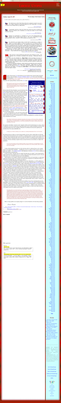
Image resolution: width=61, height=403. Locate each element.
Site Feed (52, 75)
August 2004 (52, 89)
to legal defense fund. (36, 91)
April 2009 (53, 158)
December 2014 (52, 242)
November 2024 (52, 310)
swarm (27, 182)
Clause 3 (24, 108)
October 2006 (52, 121)
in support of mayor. (34, 87)
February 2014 (52, 230)
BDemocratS (49, 322)
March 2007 (52, 127)
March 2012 (52, 201)
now (17, 75)
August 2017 (52, 276)
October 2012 (52, 209)
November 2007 (52, 137)
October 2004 (52, 92)
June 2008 (53, 146)
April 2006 (53, 113)
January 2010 (52, 169)
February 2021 (52, 297)
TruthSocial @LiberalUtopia (52, 373)
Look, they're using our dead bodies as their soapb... (51, 320)
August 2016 (52, 263)
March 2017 (52, 271)
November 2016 (52, 267)
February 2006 (52, 112)
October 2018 (52, 282)
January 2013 (52, 213)
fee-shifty (31, 182)
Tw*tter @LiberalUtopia (52, 375)
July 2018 (53, 281)
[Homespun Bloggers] (52, 43)
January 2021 (52, 296)
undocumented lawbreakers (8, 207)
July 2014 (53, 236)
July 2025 (53, 311)
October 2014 (52, 240)
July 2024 (53, 308)
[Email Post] (16, 209)
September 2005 (52, 106)
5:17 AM (20, 209)
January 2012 (52, 198)
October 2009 (52, 166)
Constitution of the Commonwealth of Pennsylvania (34, 33)
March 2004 (52, 83)
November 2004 (52, 93)
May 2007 (53, 129)
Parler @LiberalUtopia (52, 371)
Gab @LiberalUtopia (52, 367)
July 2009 (53, 162)
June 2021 (53, 298)
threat (4, 92)
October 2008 (52, 151)
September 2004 (52, 91)
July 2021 (53, 300)
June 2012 (53, 204)
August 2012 (52, 207)
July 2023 (53, 307)
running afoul (11, 108)
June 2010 (53, 176)
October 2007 (52, 136)
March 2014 (52, 231)
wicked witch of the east (52, 390)
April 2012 (53, 202)
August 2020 (52, 293)
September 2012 (52, 208)
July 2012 (53, 206)
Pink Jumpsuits (49, 328)
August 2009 (52, 163)
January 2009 (52, 154)
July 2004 (53, 88)
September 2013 (52, 223)
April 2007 (53, 128)
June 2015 (53, 248)
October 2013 (52, 224)
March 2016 (52, 257)
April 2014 (53, 232)
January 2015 (52, 243)
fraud (52, 384)
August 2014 (52, 237)
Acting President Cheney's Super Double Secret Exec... (51, 330)
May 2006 (53, 114)
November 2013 (52, 226)
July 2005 (53, 103)
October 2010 (52, 181)
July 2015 (53, 250)
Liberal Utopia (7, 246)
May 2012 (53, 203)
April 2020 (53, 290)
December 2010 (52, 183)
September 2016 (52, 265)
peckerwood (51, 393)
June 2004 (53, 87)
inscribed (38, 162)
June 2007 (53, 131)
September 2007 (52, 134)
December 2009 (52, 168)
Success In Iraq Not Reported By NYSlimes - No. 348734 (51, 327)
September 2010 (52, 179)
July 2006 (53, 117)
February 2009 (52, 156)
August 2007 (52, 133)
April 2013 (53, 217)
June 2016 (53, 261)
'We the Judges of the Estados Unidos (36, 16)
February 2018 (52, 278)
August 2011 (52, 193)
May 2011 (53, 189)
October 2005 (52, 107)
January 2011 (52, 184)
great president (52, 395)
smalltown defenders (17, 151)
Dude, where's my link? (51, 334)
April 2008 (53, 143)
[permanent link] (18, 209)
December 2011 (52, 197)
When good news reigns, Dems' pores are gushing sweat (51, 336)
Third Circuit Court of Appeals (35, 163)
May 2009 (53, 159)
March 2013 (52, 216)
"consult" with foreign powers (17, 107)
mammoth (15, 166)
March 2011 (52, 187)
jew (51, 394)
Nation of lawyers (33, 206)
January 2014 (52, 228)
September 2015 (52, 252)
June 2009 (53, 161)
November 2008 (52, 152)
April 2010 (53, 173)
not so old (34, 151)
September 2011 (52, 194)
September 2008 (52, 149)
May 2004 (53, 86)
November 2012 (52, 211)
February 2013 (52, 214)
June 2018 (53, 280)
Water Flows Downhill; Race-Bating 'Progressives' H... (51, 324)
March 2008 (52, 142)
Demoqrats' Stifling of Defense (52, 332)
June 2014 (53, 235)
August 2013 (52, 222)
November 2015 (52, 253)
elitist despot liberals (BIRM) (12, 206)
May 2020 (53, 291)
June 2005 (53, 102)
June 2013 (53, 219)
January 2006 (52, 111)
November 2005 (52, 108)
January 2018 (52, 277)
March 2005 (52, 98)
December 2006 (52, 123)
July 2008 (53, 147)
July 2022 (53, 305)
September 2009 (52, 164)
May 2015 (53, 247)
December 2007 (52, 138)
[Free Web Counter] (52, 364)
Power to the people (39, 206)
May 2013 (53, 218)
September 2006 (52, 119)
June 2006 (53, 116)
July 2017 (53, 275)
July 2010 (53, 177)
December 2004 (52, 94)
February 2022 (52, 303)
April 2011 (53, 188)
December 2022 (52, 306)
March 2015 (52, 246)
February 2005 (52, 97)
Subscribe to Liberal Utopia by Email (52, 77)
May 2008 (53, 144)
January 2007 (52, 124)
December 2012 (52, 212)
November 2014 (52, 241)
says (19, 65)
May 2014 (53, 233)
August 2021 (52, 301)
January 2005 (52, 96)
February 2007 (52, 126)
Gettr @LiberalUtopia (52, 369)
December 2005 (52, 109)
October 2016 (52, 266)
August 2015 (52, 251)
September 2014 (52, 238)
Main (52, 313)
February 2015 (52, 245)
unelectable (51, 389)
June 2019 (53, 285)
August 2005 (52, 104)
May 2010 (53, 174)
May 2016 (53, 260)
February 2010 (52, 171)
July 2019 (53, 286)
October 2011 (52, 196)
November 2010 (52, 182)
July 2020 (53, 292)
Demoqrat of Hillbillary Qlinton (24, 76)
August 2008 (52, 148)
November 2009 (52, 167)
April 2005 (53, 99)
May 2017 (53, 272)
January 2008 (52, 139)
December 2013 (52, 227)
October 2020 (52, 295)
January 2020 (52, 287)
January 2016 (52, 256)
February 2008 (52, 141)
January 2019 (52, 283)
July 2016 (53, 262)
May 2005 (53, 101)
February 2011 (52, 186)
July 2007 (53, 132)
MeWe (52, 378)
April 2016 (53, 258)
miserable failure (52, 385)
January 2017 (52, 268)
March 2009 (52, 157)
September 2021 (52, 302)
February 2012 (52, 199)
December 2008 (52, 153)
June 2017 (53, 273)
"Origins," (39, 39)
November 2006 (52, 122)
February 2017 (52, 270)
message (6, 163)
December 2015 (52, 255)
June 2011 (53, 191)
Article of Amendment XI (37, 26)
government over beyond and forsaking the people (23, 206)
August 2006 (52, 118)
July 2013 (53, 221)
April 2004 (53, 84)
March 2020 (52, 288)
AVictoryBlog (53, 30)
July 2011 (53, 192)
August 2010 (52, 178)
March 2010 (52, 172)
